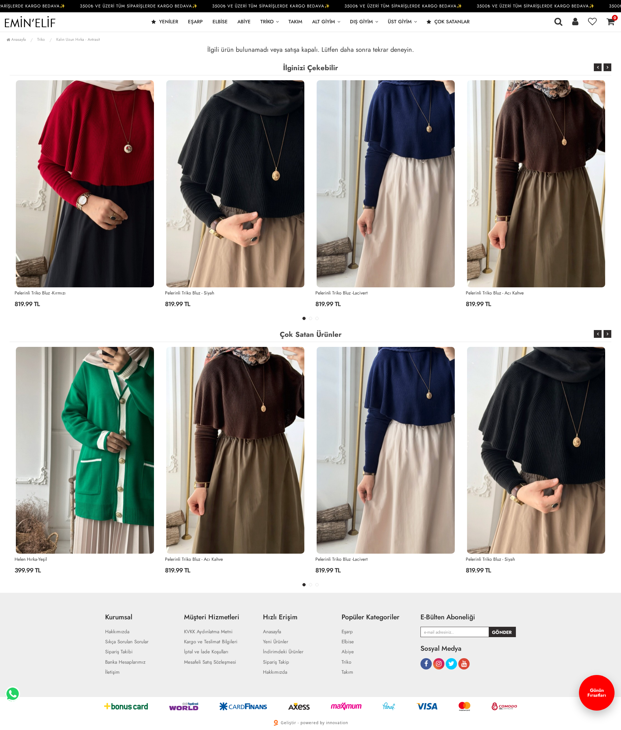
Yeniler (168, 21)
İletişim (112, 672)
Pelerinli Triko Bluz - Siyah (39, 293)
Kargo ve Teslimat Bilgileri (210, 641)
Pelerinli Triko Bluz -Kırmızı (491, 559)
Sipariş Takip (276, 662)
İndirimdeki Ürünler (283, 651)
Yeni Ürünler (275, 641)
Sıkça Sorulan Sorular (126, 641)
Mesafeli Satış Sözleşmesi (210, 662)
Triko (267, 21)
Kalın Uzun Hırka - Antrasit (78, 39)
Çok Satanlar (451, 21)
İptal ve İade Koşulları (206, 651)
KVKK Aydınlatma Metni (208, 631)
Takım (295, 21)
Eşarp (195, 21)
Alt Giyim (323, 21)
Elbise (220, 21)
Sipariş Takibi (119, 651)
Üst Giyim (400, 21)
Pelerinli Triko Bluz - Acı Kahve (344, 293)
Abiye (244, 21)
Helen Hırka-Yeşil (482, 293)
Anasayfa (18, 39)
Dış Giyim (361, 21)
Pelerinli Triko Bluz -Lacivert (191, 293)
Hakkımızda (117, 631)
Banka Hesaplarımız (125, 662)
